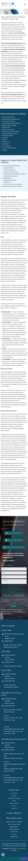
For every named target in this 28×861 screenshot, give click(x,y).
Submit (14, 606)
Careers (14, 806)
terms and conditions (19, 596)
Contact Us (14, 808)
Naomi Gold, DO (5, 76)
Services (14, 800)
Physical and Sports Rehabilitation (13, 184)
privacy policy (7, 596)
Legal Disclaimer (14, 836)
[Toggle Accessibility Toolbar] (3, 854)
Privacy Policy (21, 599)
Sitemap (14, 850)
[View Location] (3, 634)
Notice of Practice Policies (14, 824)
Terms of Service (4, 601)
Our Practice (14, 793)
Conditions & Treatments (14, 798)
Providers (14, 795)
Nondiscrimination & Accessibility (14, 822)
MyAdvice (24, 846)
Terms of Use (21, 848)
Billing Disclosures (14, 826)
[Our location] (15, 859)
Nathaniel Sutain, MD (16, 74)
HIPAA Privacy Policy (14, 829)
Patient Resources (14, 803)
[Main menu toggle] (25, 4)
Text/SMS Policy (14, 831)
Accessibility (5, 848)
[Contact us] (12, 859)
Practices (14, 834)
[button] (14, 533)
